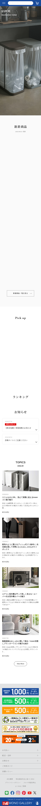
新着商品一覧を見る (20, 293)
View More (20, 761)
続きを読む (5, 609)
